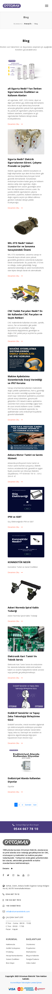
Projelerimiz (30, 948)
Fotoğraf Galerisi (32, 959)
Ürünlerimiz (30, 944)
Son (34, 805)
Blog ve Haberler (32, 955)
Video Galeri (31, 963)
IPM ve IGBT (15, 516)
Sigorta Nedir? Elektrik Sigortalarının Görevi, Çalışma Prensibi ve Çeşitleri (24, 162)
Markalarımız (31, 952)
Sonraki (28, 805)
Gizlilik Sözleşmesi (13, 948)
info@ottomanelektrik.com (18, 911)
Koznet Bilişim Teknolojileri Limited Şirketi (26, 982)
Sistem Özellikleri (12, 959)
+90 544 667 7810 (13, 900)
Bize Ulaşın (10, 963)
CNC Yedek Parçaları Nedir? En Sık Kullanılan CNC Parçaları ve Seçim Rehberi (25, 314)
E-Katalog (9, 952)
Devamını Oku (14, 124)
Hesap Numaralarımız (14, 955)
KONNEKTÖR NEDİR (19, 562)
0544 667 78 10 (26, 829)
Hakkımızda (10, 944)
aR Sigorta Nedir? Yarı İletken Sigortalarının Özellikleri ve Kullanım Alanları (25, 92)
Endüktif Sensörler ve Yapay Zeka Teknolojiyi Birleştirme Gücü (24, 716)
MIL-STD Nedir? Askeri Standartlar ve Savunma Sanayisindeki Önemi (21, 246)
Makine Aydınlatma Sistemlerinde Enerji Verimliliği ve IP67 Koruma (25, 380)
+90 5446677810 (13, 906)
